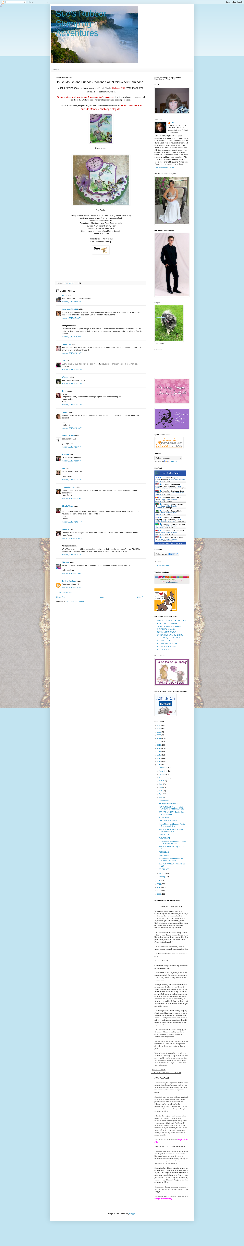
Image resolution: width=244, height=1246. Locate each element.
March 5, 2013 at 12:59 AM (72, 538)
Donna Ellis (66, 344)
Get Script (161, 543)
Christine (65, 562)
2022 (159, 735)
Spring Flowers (164, 800)
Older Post (141, 597)
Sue (63, 361)
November (163, 771)
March (161, 797)
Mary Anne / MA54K (70, 309)
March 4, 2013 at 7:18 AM (71, 337)
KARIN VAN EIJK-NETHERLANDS (170, 635)
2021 (159, 738)
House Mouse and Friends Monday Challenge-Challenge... (172, 842)
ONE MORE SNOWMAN (168, 821)
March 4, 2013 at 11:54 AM (72, 405)
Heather (65, 412)
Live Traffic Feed (170, 473)
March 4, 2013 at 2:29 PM (71, 461)
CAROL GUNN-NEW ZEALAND (169, 626)
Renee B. (65, 530)
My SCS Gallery (163, 566)
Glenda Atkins (67, 506)
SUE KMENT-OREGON (165, 649)
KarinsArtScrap (68, 436)
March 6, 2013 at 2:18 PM (71, 573)
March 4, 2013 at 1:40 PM (71, 447)
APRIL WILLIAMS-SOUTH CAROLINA (171, 621)
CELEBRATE (164, 869)
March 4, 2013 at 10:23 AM (72, 353)
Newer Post (60, 597)
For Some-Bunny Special (168, 804)
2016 (159, 755)
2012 (159, 881)
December (163, 768)
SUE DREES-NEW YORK (166, 646)
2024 (159, 729)
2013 (159, 765)
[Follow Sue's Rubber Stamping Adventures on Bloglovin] (166, 555)
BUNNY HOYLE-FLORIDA (167, 623)
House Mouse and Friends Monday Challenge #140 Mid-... (172, 825)
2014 (159, 762)
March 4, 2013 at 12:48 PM (72, 428)
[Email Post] (80, 283)
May (161, 791)
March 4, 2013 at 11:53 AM (72, 384)
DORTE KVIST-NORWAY (166, 632)
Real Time (169, 543)
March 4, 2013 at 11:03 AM (72, 370)
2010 (159, 887)
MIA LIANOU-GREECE (165, 641)
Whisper (65, 377)
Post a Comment (65, 592)
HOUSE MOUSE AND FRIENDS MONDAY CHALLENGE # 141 (171, 808)
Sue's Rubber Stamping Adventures (81, 23)
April (161, 794)
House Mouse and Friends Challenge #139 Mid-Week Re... (173, 860)
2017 (159, 752)
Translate (173, 462)
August (162, 781)
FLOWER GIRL (164, 838)
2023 (159, 732)
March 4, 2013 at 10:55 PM (72, 522)
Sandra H (65, 455)
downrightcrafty (68, 487)
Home (56, 70)
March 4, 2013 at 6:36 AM (71, 302)
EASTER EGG (164, 835)
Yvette (64, 295)
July (161, 784)
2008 (159, 894)
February (162, 873)
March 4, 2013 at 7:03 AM (71, 318)
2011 (159, 884)
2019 (159, 745)
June (161, 787)
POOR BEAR (164, 852)
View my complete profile (164, 167)
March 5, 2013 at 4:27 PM (71, 555)
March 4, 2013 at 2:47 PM (71, 498)
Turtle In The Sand (69, 581)
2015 (159, 758)
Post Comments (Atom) (75, 601)
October (162, 774)
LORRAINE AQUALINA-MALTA (168, 638)
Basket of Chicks (165, 855)
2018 (159, 748)
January (162, 877)
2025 (159, 725)
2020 (159, 742)
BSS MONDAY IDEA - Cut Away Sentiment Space (171, 830)
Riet (63, 469)
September (163, 778)
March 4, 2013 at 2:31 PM (71, 480)
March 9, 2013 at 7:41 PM (71, 587)
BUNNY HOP (164, 817)
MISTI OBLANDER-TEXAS (167, 644)
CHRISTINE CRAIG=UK (166, 629)
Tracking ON (178, 543)
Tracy (64, 391)
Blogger (132, 1214)
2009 (159, 891)
